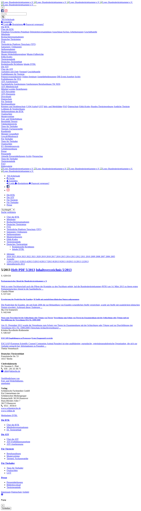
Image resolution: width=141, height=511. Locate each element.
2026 (9, 256)
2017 (53, 256)
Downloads (6, 96)
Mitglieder (5, 34)
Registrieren (17, 24)
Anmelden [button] (7, 22)
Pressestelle (6, 154)
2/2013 (16, 261)
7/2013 (49, 261)
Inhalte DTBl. (30, 64)
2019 (43, 256)
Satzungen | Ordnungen (11, 47)
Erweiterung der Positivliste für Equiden (16, 299)
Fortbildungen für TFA (11, 79)
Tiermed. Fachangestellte (12, 129)
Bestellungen (21, 89)
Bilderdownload (14, 485)
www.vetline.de (8, 411)
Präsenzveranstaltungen (11, 76)
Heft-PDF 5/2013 (23, 270)
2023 (23, 256)
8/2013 (56, 261)
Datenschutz (6, 99)
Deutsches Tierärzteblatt (11, 62)
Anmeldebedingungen (46, 76)
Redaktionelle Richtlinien (12, 64)
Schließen (6, 508)
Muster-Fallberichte (35, 54)
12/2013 (85, 261)
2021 (33, 256)
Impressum (6, 492)
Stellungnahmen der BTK (12, 111)
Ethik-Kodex (6, 57)
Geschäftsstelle (90, 32)
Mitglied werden (8, 89)
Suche (12, 178)
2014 (68, 256)
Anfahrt (25, 492)
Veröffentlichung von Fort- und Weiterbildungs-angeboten (12, 381)
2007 (103, 256)
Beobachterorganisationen (12, 37)
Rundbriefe (6, 131)
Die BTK (5, 27)
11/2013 (77, 261)
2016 (58, 256)
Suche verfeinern (8, 212)
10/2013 (70, 261)
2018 (48, 256)
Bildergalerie (6, 166)
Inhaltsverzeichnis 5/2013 (54, 270)
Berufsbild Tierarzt (9, 121)
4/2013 (29, 261)
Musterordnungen (9, 52)
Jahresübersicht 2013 (16, 264)
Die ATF (5, 67)
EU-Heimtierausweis (10, 146)
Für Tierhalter (7, 139)
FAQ (65, 106)
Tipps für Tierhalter (9, 126)
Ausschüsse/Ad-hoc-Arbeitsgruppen (68, 32)
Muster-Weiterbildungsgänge (13, 54)
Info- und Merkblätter (53, 106)
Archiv (77, 76)
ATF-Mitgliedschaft (9, 86)
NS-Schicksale (7, 19)
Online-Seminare (29, 76)
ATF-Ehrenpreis (8, 94)
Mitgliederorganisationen (17, 427)
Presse (4, 151)
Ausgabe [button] (10, 259)
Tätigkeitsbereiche (9, 124)
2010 (88, 256)
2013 (73, 256)
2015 (63, 256)
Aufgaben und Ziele (10, 71)
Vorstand (23, 71)
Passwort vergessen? (34, 24)
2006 (108, 256)
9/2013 (62, 261)
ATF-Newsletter (8, 91)
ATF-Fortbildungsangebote (18, 442)
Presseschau (37, 156)
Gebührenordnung (9, 149)
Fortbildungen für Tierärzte (13, 74)
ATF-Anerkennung (9, 81)
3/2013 (23, 261)
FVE (3, 42)
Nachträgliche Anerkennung (13, 84)
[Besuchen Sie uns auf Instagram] (6, 11)
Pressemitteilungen (15, 482)
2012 (78, 256)
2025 (14, 256)
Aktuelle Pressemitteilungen (13, 156)
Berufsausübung (8, 104)
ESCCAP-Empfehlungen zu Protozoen (16, 338)
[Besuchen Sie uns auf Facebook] (3, 11)
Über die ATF (7, 69)
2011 (83, 256)
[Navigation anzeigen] (35, 5)
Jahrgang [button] (10, 254)
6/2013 (43, 261)
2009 (93, 256)
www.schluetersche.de (11, 408)
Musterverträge (7, 116)
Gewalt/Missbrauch (9, 136)
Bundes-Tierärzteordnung (102, 106)
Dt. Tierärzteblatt (14, 430)
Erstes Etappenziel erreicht (42, 338)
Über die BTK (7, 29)
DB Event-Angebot (65, 76)
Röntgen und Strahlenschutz (13, 106)
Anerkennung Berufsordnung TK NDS (43, 84)
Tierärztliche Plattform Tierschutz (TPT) (18, 44)
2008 (98, 256)
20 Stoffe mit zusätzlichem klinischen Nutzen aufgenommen (56, 299)
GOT (40, 106)
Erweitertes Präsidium (19, 32)
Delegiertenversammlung (41, 32)
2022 (28, 256)
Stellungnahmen (8, 49)
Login (6, 24)
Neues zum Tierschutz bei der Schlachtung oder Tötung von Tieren (27, 318)
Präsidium (5, 32)
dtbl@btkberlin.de (12, 371)
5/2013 (36, 261)
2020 (38, 256)
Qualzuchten (6, 114)
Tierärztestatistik (8, 59)
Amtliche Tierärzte (122, 106)
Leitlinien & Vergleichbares (13, 109)
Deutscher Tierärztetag (11, 39)
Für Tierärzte (6, 101)
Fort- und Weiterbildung (11, 119)
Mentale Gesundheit (10, 134)
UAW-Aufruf (32, 106)
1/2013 (10, 261)
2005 (113, 256)
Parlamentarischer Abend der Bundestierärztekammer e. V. (24, 281)
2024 (19, 256)
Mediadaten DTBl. (9, 415)
